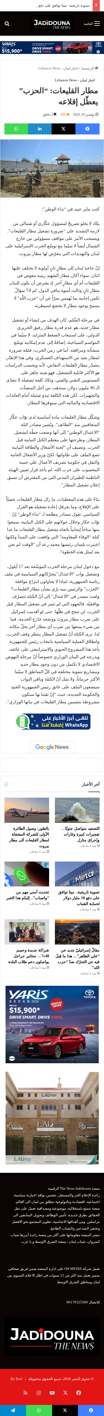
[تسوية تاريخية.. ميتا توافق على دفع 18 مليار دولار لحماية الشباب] (77, 874)
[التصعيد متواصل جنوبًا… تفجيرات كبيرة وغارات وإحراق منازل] (77, 810)
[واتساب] (16, 128)
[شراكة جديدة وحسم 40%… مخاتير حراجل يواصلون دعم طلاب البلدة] (26, 932)
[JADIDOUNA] (52, 23)
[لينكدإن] (40, 128)
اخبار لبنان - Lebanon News (58, 68)
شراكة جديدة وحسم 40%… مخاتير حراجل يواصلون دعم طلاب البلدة (28, 956)
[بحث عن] (7, 25)
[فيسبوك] (87, 128)
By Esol (16, 1379)
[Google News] (52, 747)
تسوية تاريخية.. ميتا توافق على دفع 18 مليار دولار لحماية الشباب (79, 898)
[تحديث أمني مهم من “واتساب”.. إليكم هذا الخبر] (26, 874)
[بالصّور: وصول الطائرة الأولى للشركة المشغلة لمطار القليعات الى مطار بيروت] (26, 810)
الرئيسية (88, 68)
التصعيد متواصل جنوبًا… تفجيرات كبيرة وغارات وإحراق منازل (80, 834)
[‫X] (64, 128)
